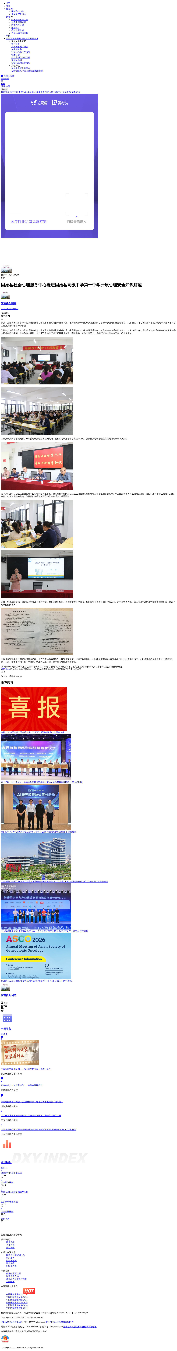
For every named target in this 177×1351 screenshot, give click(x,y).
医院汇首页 (8, 76)
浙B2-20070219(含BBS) (11, 1322)
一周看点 (6, 1028)
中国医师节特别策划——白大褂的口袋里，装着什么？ (26, 1069)
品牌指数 (6, 1162)
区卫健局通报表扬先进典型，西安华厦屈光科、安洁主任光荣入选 (31, 1115)
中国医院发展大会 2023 (16, 1297)
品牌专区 (10, 1282)
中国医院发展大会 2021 (16, 1300)
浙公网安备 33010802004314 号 (60, 1322)
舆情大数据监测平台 (15, 1255)
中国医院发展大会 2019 (16, 1302)
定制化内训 (11, 1266)
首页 (8, 3)
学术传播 (10, 1263)
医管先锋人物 (17, 25)
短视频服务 (11, 1260)
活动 (8, 17)
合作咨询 (10, 1245)
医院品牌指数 (17, 11)
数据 (8, 9)
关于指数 (5, 78)
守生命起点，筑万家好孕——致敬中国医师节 (22, 1085)
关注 (8, 6)
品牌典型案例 (17, 30)
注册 (8, 86)
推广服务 (10, 1258)
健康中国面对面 (18, 22)
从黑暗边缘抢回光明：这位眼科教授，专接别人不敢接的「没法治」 (32, 1102)
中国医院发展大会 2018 (16, 1305)
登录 (3, 86)
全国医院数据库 (18, 14)
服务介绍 (10, 1242)
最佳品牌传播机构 (19, 33)
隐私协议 (10, 1248)
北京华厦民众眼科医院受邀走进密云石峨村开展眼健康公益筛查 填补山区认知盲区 (38, 1129)
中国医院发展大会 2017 (16, 1308)
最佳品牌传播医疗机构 (16, 1279)
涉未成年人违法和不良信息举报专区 (80, 1327)
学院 (8, 36)
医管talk (15, 28)
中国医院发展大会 (19, 19)
